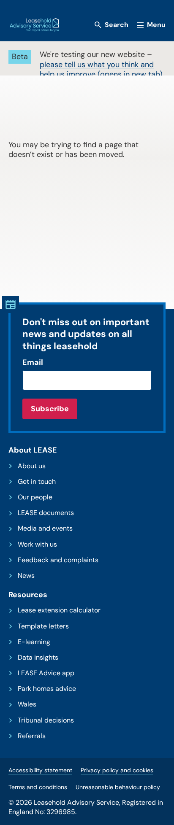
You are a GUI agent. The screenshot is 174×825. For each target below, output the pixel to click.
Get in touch (37, 481)
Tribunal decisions (46, 720)
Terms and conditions (37, 787)
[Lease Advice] (34, 25)
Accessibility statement (40, 770)
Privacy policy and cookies (117, 770)
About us (32, 466)
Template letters (43, 626)
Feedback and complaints (58, 560)
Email (32, 362)
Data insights (38, 657)
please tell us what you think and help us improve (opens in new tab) (101, 69)
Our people (35, 497)
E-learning (34, 642)
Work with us (37, 544)
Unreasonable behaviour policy (118, 787)
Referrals (32, 736)
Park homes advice (47, 689)
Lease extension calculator (59, 610)
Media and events (45, 528)
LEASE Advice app (46, 673)
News (26, 576)
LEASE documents (46, 513)
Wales (27, 704)
